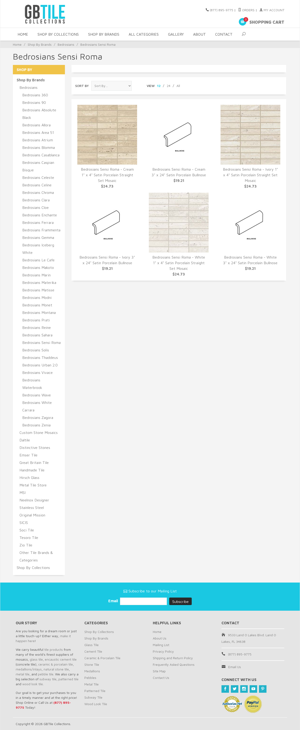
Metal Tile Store (33, 485)
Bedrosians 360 (35, 95)
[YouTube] (253, 689)
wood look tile (32, 684)
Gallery (176, 34)
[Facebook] (225, 689)
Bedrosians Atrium (37, 140)
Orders (248, 10)
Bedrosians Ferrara (38, 222)
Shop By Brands (103, 34)
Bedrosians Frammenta (41, 230)
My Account (273, 10)
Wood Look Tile (95, 704)
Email (113, 601)
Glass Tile (91, 645)
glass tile (36, 659)
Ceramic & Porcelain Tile (102, 658)
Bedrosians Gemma (38, 237)
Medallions (92, 671)
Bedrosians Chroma (38, 192)
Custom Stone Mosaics (38, 432)
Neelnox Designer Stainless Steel (34, 504)
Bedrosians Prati (36, 320)
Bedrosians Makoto (38, 267)
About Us (159, 638)
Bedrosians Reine (36, 327)
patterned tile (68, 679)
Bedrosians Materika (39, 282)
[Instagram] (244, 689)
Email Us (234, 667)
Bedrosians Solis (35, 350)
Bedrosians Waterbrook (32, 384)
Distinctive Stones (34, 447)
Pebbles (90, 678)
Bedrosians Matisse (38, 290)
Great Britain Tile (34, 462)
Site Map (159, 671)
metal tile (23, 674)
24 (168, 86)
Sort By (82, 86)
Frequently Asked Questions (174, 664)
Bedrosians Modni (37, 297)
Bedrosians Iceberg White (38, 249)
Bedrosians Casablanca (41, 155)
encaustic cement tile (61, 659)
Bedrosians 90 (34, 102)
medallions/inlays (29, 669)
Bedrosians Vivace (37, 372)
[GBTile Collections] (58, 14)
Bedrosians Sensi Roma (41, 342)
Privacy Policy (163, 651)
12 (159, 86)
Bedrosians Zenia (36, 425)
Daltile (24, 440)
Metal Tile (91, 684)
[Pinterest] (262, 689)
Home (23, 34)
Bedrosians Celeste (38, 177)
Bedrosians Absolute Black (39, 114)
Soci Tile (26, 530)
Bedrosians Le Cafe (38, 260)
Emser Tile (28, 455)
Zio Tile (25, 545)
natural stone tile (56, 669)
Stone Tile (91, 664)
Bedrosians (66, 44)
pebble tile (45, 674)
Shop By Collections (58, 34)
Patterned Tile (94, 691)
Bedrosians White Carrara (37, 406)
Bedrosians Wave (36, 395)
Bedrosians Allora (36, 125)
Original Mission (32, 515)
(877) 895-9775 (221, 10)
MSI (22, 492)
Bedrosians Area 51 (38, 132)
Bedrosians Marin (36, 275)
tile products (53, 649)
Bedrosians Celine (37, 185)
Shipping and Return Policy (173, 658)
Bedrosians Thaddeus (40, 357)
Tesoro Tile (28, 537)
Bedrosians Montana (39, 312)
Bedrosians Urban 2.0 (40, 365)
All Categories (144, 34)
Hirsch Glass (29, 477)
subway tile (47, 679)
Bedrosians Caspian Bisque (38, 166)
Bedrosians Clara (36, 200)
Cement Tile (93, 651)
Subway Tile (93, 697)
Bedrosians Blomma (38, 147)
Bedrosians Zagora (37, 417)
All (178, 86)
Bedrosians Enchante (39, 215)
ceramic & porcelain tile (55, 664)
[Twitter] (234, 689)
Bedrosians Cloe (35, 207)
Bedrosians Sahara (37, 335)
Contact (223, 34)
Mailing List (161, 645)
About (199, 34)
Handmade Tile (32, 470)
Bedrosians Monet (37, 305)
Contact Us (161, 678)
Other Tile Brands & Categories (36, 556)
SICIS (23, 522)
